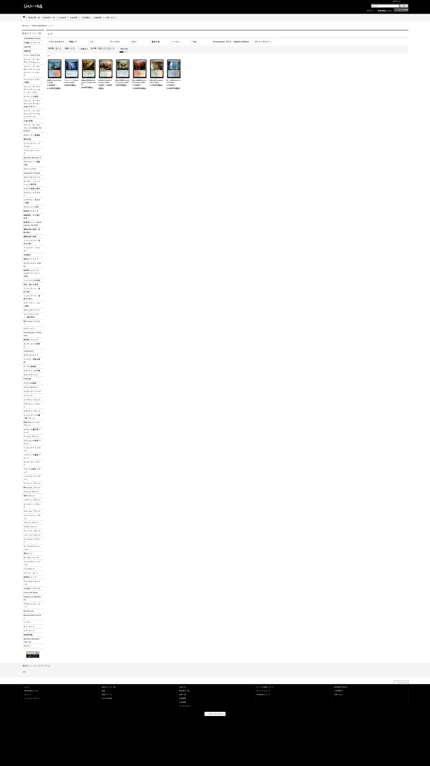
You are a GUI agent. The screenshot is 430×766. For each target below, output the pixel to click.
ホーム (27, 687)
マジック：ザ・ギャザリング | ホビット (32, 60)
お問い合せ (338, 694)
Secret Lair (29, 611)
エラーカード (29, 630)
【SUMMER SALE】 (32, 38)
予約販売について (263, 694)
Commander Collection (33, 333)
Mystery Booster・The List (32, 640)
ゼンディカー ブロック (32, 463)
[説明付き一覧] (127, 52)
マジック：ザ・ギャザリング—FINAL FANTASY (33, 128)
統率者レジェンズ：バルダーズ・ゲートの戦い (32, 273)
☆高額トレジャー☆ (32, 43)
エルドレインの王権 (32, 370)
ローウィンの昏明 (31, 96)
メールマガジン (185, 706)
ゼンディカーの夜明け (32, 345)
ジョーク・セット (31, 573)
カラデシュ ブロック (32, 411)
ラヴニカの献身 (30, 383)
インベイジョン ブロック (32, 516)
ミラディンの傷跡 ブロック (32, 456)
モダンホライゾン (31, 375)
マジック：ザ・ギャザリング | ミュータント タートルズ (32, 89)
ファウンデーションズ (32, 151)
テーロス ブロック (31, 436)
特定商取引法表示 (341, 687)
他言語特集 (28, 635)
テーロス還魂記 (30, 366)
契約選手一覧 (184, 691)
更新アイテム (107, 694)
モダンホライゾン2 (32, 310)
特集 (103, 691)
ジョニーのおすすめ (32, 55)
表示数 (51, 48)
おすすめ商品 (107, 698)
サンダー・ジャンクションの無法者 (32, 182)
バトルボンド (29, 569)
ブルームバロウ (30, 169)
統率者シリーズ (30, 577)
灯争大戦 (27, 379)
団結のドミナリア (31, 259)
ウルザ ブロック (30, 527)
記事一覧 (182, 694)
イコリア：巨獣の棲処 (32, 360)
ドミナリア (28, 395)
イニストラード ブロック (32, 449)
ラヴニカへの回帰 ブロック (32, 442)
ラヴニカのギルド (31, 387)
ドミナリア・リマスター (32, 249)
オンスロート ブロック (32, 505)
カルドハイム (29, 328)
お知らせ (182, 687)
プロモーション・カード (32, 605)
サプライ (27, 646)
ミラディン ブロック (32, 500)
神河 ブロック (29, 496)
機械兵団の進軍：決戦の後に (32, 230)
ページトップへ (402, 682)
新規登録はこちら (385, 11)
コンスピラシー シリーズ (32, 563)
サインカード (29, 626)
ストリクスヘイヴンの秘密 (32, 80)
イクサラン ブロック (32, 400)
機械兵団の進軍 (30, 236)
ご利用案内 (338, 691)
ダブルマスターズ (31, 355)
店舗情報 (182, 698)
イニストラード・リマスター (32, 144)
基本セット (28, 553)
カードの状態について (265, 687)
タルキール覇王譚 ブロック (32, 430)
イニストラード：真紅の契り (32, 290)
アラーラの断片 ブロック (32, 470)
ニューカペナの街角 (32, 280)
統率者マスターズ (31, 211)
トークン (27, 622)
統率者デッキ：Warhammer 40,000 (33, 223)
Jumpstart (29, 351)
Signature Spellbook (32, 598)
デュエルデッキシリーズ (32, 582)
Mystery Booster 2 (32, 158)
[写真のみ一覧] (122, 52)
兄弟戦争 (27, 255)
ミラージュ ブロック (32, 535)
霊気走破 (27, 139)
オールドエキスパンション (32, 547)
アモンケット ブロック (32, 405)
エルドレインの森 (31, 207)
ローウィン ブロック (32, 483)
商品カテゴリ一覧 (109, 687)
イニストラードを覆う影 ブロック (32, 416)
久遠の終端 (28, 121)
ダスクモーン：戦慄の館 (32, 163)
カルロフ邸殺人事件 (32, 188)
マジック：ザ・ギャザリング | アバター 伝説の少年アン (32, 104)
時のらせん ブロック (32, 487)
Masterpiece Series (32, 616)
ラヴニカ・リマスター (32, 194)
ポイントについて (263, 691)
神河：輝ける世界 (31, 284)
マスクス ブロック (31, 522)
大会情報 (182, 702)
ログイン (370, 11)
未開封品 (27, 51)
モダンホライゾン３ (32, 177)
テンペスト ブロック (32, 531)
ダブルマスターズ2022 (32, 264)
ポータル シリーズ (31, 557)
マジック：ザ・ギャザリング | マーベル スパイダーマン (32, 114)
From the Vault (31, 592)
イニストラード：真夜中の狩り (32, 297)
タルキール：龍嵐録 (32, 135)
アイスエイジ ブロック (32, 540)
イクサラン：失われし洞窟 (32, 201)
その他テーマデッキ (32, 588)
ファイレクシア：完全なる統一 (32, 242)
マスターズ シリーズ (32, 391)
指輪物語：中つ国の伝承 (32, 216)
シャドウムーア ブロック (32, 477)
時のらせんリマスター (32, 322)
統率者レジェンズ (31, 340)
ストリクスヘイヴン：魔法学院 (31, 315)
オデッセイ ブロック (32, 511)
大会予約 (27, 47)
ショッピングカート (32, 698)
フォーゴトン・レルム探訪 (32, 304)
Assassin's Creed (32, 173)
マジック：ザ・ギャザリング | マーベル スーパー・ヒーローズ (32, 70)
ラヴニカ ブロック (31, 492)
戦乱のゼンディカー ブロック (32, 423)
